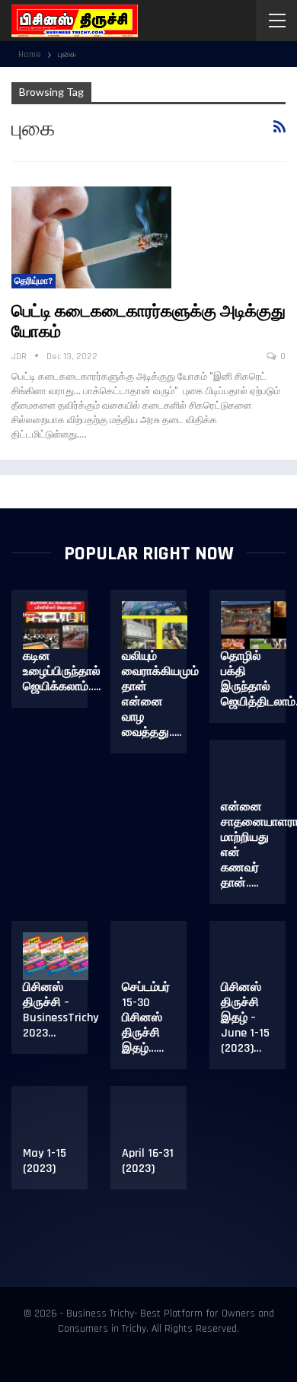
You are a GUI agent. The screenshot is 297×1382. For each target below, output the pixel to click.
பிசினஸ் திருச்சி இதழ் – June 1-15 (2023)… (245, 1017)
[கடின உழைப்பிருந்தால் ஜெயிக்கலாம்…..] (55, 625)
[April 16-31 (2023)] (154, 1121)
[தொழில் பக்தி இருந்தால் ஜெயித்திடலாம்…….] (253, 625)
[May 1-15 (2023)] (55, 1121)
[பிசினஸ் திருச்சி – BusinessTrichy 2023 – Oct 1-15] (55, 956)
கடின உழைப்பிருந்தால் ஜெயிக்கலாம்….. (62, 671)
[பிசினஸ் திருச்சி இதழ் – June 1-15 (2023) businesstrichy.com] (253, 956)
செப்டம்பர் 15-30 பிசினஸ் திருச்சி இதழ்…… (146, 1017)
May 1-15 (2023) (44, 1161)
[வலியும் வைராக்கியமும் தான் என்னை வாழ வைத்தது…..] (154, 625)
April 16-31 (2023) (148, 1161)
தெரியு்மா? (33, 281)
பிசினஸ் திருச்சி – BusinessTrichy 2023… (60, 1010)
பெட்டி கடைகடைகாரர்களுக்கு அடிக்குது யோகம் (148, 322)
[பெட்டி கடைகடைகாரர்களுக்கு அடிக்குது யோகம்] (91, 237)
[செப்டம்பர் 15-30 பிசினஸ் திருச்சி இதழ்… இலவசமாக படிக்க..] (154, 956)
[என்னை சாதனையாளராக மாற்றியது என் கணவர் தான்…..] (253, 775)
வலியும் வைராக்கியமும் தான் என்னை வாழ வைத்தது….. (160, 694)
